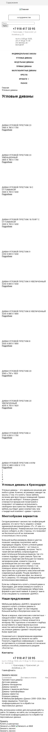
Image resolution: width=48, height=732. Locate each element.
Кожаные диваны (10, 696)
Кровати (23, 79)
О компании (7, 678)
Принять (4, 721)
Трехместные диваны (12, 680)
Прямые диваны (24, 66)
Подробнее (7, 130)
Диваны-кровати (10, 687)
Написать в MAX (8, 726)
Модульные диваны (24, 62)
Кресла (24, 75)
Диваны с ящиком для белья (15, 689)
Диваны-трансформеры (13, 691)
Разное (24, 83)
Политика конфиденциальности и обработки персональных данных (18, 703)
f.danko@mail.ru (8, 670)
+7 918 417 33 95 (24, 28)
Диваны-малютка (10, 694)
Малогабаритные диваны (24, 71)
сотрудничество (24, 17)
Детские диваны (10, 682)
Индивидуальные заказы (24, 54)
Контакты (7, 648)
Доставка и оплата (28, 678)
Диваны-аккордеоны (12, 684)
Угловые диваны (24, 58)
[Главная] (24, 9)
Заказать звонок (9, 675)
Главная (5, 88)
